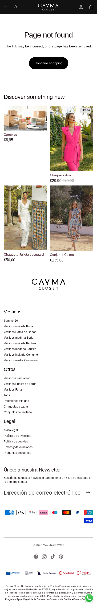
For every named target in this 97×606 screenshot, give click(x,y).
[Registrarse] (88, 493)
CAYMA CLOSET (54, 545)
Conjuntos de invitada (18, 412)
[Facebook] (36, 557)
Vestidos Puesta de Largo (20, 384)
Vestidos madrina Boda (18, 337)
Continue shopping (49, 63)
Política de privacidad (17, 436)
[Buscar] (15, 7)
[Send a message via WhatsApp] (89, 598)
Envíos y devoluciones (18, 447)
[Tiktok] (53, 557)
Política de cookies (16, 441)
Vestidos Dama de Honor (20, 332)
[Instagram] (44, 557)
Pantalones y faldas (16, 401)
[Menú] (5, 7)
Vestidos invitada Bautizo (20, 343)
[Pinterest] (61, 557)
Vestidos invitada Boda (18, 326)
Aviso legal (11, 430)
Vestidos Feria (13, 389)
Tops (7, 395)
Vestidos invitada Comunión (22, 354)
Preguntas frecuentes (17, 452)
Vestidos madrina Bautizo (20, 349)
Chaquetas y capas (16, 406)
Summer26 (11, 320)
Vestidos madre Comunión (21, 360)
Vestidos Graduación (17, 378)
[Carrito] (91, 7)
